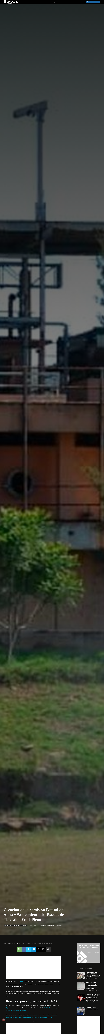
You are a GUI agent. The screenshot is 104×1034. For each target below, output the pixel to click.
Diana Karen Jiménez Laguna (47, 925)
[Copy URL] (38, 949)
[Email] (43, 949)
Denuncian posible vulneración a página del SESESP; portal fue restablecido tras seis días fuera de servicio (93, 985)
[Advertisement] (33, 967)
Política (23, 925)
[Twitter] (28, 949)
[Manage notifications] (3, 1019)
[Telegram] (33, 949)
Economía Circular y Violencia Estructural (92, 1008)
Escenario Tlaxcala (8, 943)
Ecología (16, 925)
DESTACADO (7, 925)
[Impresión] (48, 949)
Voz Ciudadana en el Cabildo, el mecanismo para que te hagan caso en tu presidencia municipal (93, 974)
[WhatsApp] (19, 949)
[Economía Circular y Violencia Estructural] (81, 1011)
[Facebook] (24, 949)
